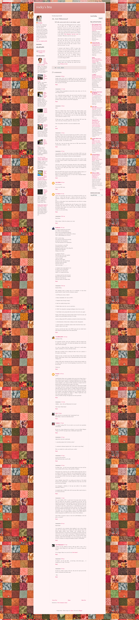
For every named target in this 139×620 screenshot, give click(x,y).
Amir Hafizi (58, 182)
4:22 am (62, 151)
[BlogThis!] (59, 67)
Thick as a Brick (95, 173)
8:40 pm (62, 76)
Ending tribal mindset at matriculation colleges (42, 205)
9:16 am (62, 568)
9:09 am (62, 558)
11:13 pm (63, 89)
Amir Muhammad (59, 544)
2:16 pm (60, 413)
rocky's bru (44, 6)
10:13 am (62, 227)
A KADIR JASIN (59, 336)
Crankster (57, 423)
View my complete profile (41, 41)
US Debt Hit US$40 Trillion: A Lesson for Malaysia (96, 142)
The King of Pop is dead (45, 126)
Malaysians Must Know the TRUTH (97, 92)
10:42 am (63, 285)
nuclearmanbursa (96, 154)
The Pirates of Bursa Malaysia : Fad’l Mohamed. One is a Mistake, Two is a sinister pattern (97, 158)
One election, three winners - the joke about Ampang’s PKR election (42, 158)
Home (69, 600)
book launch (74, 552)
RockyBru (40, 23)
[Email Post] (55, 67)
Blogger (80, 610)
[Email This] (58, 67)
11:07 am (62, 373)
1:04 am (62, 106)
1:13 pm (62, 498)
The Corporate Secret (96, 24)
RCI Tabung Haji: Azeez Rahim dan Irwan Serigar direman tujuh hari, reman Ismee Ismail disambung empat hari (97, 28)
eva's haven (57, 193)
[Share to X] (60, 67)
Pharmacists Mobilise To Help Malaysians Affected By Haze (97, 77)
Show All (101, 189)
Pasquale (57, 373)
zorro (56, 413)
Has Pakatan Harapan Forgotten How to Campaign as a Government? (96, 175)
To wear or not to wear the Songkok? (45, 111)
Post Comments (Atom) (62, 602)
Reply (56, 84)
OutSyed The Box (96, 43)
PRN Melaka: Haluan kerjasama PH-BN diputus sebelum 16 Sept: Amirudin (97, 60)
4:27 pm (62, 455)
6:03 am (62, 182)
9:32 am (62, 193)
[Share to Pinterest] (63, 67)
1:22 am (62, 132)
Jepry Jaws (94, 106)
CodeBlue (94, 74)
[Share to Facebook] (62, 67)
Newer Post (54, 600)
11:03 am (65, 336)
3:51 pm (62, 423)
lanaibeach (57, 227)
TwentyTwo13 (95, 120)
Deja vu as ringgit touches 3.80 (45, 191)
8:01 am (62, 523)
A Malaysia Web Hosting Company (41, 52)
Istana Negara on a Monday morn (45, 95)
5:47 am (62, 465)
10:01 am (63, 216)
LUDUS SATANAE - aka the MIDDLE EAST (97, 44)
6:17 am (65, 544)
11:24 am (63, 402)
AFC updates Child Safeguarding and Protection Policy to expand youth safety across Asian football (96, 124)
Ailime (71, 610)
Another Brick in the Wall (96, 139)
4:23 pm (62, 437)
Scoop (93, 57)
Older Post (83, 600)
